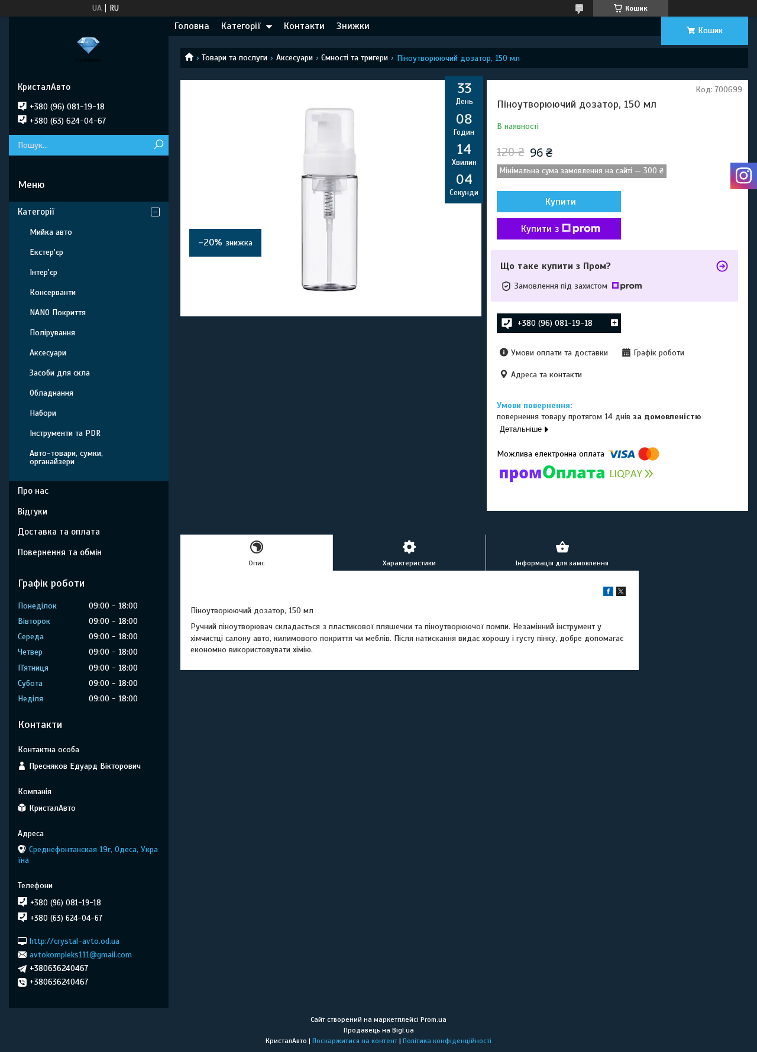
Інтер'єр (43, 272)
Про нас (33, 490)
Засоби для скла (60, 373)
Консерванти (53, 292)
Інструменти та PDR (65, 433)
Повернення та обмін (60, 552)
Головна (191, 26)
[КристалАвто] (89, 49)
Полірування (52, 333)
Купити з (540, 229)
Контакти (304, 26)
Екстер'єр (46, 252)
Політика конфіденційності (447, 1041)
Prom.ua (433, 1019)
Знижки (353, 26)
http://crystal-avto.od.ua (74, 941)
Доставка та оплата (59, 531)
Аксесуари (294, 58)
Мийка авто (51, 232)
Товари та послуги (234, 58)
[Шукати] (158, 145)
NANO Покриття (58, 312)
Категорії (240, 26)
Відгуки (32, 511)
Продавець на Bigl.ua (379, 1030)
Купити (560, 202)
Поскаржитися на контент (354, 1041)
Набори (43, 413)
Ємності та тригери (354, 58)
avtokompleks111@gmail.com (81, 955)
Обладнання (51, 393)
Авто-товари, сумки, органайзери (66, 457)
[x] (621, 593)
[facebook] (608, 593)
